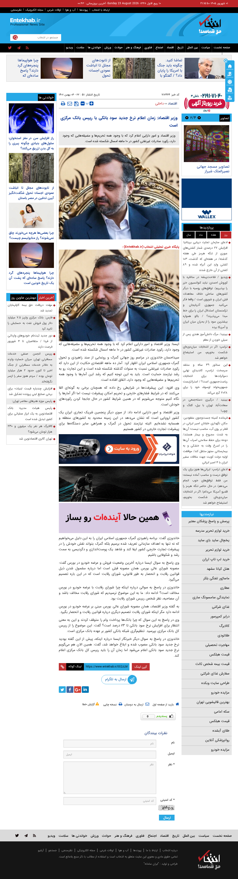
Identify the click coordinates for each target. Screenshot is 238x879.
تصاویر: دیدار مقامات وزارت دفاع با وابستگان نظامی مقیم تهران (207, 171)
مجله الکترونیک (34, 10)
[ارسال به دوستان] (69, 103)
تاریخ (180, 47)
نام (173, 742)
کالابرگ (224, 626)
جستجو (52, 850)
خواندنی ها (94, 47)
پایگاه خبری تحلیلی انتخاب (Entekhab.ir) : (150, 246)
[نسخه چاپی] (63, 103)
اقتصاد (170, 47)
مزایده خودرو (220, 692)
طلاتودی (223, 635)
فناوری (148, 47)
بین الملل (192, 47)
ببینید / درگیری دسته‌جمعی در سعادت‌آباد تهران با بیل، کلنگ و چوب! (205, 405)
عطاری (224, 588)
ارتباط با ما (152, 850)
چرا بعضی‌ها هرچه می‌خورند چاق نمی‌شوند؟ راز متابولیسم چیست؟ (31, 235)
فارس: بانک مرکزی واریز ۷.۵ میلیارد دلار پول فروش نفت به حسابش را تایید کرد (30, 323)
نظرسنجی (16, 10)
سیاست (205, 47)
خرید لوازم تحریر (217, 550)
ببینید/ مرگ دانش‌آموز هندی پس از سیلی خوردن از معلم (205, 337)
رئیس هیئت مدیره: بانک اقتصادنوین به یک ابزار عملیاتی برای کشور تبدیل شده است (30, 414)
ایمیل (171, 753)
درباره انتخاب (170, 850)
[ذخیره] (76, 103)
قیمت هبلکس (219, 654)
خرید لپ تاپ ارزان (215, 559)
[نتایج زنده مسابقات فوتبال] (229, 97)
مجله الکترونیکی (86, 850)
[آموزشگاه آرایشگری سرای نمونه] (119, 518)
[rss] (27, 48)
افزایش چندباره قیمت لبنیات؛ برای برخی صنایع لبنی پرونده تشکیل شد (30, 391)
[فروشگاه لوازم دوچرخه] (119, 484)
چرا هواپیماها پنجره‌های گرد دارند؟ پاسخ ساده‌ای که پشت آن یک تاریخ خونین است (27, 76)
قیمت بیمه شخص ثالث (212, 664)
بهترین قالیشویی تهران (213, 702)
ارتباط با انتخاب (101, 10)
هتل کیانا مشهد (218, 569)
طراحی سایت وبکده (215, 683)
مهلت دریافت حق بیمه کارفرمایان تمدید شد (30, 308)
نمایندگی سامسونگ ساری (210, 597)
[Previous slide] (199, 117)
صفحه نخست (222, 47)
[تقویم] (229, 89)
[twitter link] (17, 835)
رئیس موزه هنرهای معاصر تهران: (32, 401)
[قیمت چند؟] (229, 73)
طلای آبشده (220, 730)
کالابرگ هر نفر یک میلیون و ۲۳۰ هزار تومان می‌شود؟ (30, 429)
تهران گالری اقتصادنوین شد (35, 438)
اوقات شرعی (54, 10)
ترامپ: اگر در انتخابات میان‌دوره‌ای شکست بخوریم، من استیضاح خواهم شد (205, 352)
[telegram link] (26, 835)
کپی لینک (141, 666)
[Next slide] (186, 117)
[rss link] (34, 835)
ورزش (107, 47)
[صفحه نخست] (229, 65)
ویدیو (69, 47)
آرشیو (41, 850)
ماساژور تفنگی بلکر (216, 578)
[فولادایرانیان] (119, 449)
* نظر (171, 764)
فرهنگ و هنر (133, 47)
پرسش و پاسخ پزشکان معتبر (208, 521)
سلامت (80, 47)
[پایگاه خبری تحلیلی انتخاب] (211, 27)
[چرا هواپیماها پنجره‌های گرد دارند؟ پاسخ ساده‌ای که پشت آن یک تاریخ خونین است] (31, 255)
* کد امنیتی (167, 800)
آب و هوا (70, 10)
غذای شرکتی (220, 607)
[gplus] (77, 689)
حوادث (118, 47)
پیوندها (83, 10)
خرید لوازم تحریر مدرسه (212, 531)
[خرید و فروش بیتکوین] (207, 199)
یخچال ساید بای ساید (213, 540)
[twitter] (9, 48)
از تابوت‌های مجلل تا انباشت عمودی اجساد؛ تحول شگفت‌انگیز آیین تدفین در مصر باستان (98, 76)
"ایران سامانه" (151, 864)
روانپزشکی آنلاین (217, 740)
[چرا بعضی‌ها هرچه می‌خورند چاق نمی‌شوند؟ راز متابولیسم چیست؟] (31, 215)
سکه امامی (221, 711)
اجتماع (159, 47)
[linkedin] (85, 689)
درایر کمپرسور (220, 616)
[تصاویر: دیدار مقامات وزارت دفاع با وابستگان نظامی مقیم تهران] (206, 143)
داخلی (159, 103)
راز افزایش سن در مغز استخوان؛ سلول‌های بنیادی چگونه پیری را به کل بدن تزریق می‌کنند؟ (31, 143)
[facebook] (69, 689)
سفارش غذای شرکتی (215, 673)
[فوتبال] (229, 81)
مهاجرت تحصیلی (217, 645)
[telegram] (19, 48)
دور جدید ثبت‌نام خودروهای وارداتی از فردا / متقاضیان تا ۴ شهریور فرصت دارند (30, 341)
